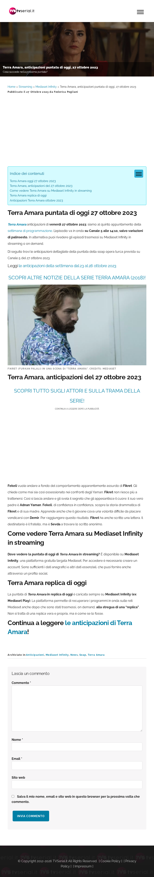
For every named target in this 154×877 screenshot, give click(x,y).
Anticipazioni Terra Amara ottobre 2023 (36, 200)
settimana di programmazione (30, 231)
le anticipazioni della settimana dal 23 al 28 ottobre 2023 (67, 265)
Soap (82, 654)
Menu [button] (140, 12)
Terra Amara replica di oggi (28, 195)
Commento (21, 683)
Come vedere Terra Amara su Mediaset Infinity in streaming (51, 190)
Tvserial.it (22, 11)
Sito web (18, 777)
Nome (17, 740)
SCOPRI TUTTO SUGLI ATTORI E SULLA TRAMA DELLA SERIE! (77, 396)
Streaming (25, 86)
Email (17, 759)
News (74, 654)
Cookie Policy (110, 861)
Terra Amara (96, 654)
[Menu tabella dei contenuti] (138, 174)
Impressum (83, 866)
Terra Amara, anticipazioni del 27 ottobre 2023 (41, 186)
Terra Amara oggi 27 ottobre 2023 (33, 181)
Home (11, 86)
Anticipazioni (35, 654)
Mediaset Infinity (46, 86)
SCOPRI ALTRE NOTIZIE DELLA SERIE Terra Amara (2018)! (77, 278)
